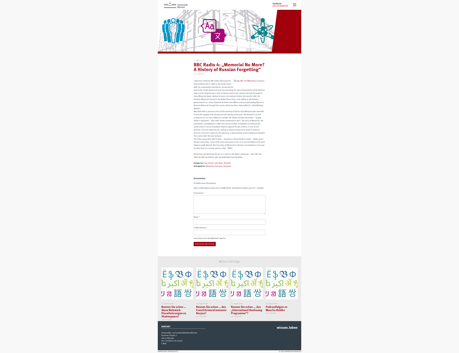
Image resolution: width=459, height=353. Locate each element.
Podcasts (218, 166)
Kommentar (199, 193)
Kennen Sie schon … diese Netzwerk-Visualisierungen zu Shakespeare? (173, 312)
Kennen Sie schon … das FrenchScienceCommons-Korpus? (211, 310)
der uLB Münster (280, 6)
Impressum (162, 351)
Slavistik (227, 163)
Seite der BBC (199, 157)
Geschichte (208, 163)
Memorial (210, 166)
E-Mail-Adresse (200, 228)
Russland (227, 166)
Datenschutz (173, 351)
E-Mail (163, 344)
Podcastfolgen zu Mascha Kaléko (276, 309)
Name (197, 217)
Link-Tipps (218, 163)
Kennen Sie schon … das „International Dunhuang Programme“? (246, 310)
